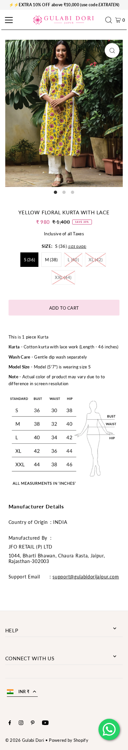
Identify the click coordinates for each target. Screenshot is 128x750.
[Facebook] (10, 723)
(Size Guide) (77, 246)
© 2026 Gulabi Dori (24, 740)
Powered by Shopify (68, 740)
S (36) (29, 259)
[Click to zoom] (112, 50)
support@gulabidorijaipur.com (86, 576)
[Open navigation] (8, 20)
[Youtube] (45, 723)
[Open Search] (110, 20)
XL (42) (95, 259)
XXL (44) (63, 277)
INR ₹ (24, 691)
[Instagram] (21, 723)
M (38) (51, 259)
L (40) (73, 259)
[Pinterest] (32, 723)
